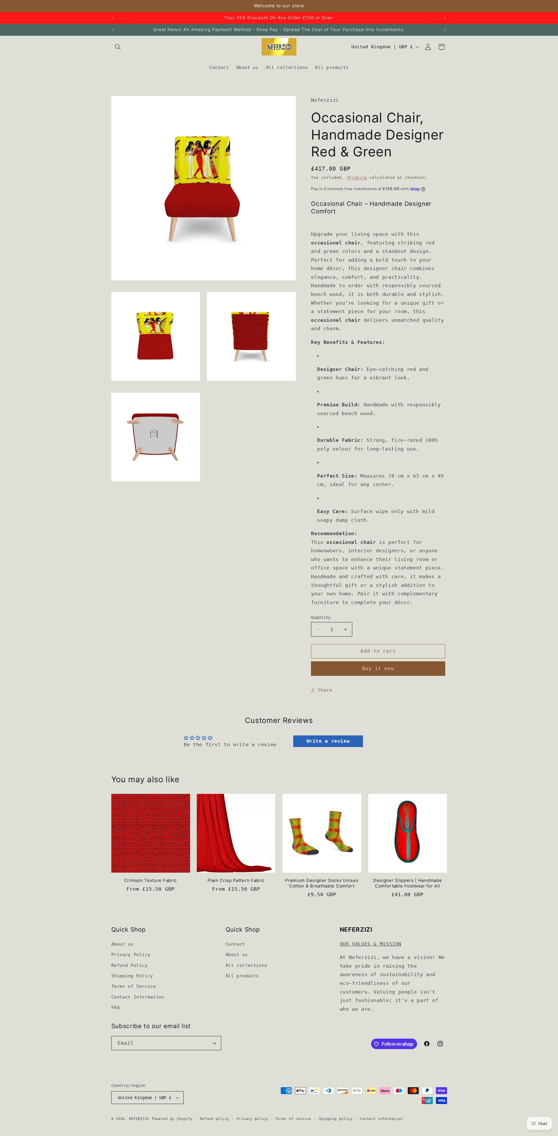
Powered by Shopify (172, 1119)
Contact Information (137, 996)
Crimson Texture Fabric (150, 880)
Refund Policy (129, 964)
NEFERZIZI (139, 1119)
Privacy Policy (131, 954)
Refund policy (214, 1119)
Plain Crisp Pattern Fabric (236, 880)
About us (122, 943)
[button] (118, 46)
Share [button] (325, 689)
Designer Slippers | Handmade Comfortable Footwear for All (407, 883)
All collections (246, 964)
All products (242, 975)
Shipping (357, 177)
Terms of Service (133, 986)
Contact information (381, 1119)
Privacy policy (252, 1119)
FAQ (115, 1007)
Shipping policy (336, 1119)
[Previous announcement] (113, 18)
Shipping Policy (132, 975)
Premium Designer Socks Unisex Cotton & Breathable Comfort (321, 883)
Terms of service (293, 1119)
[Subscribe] (214, 1043)
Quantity (320, 617)
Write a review (328, 741)
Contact (235, 943)
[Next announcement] (445, 18)
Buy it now (378, 668)
